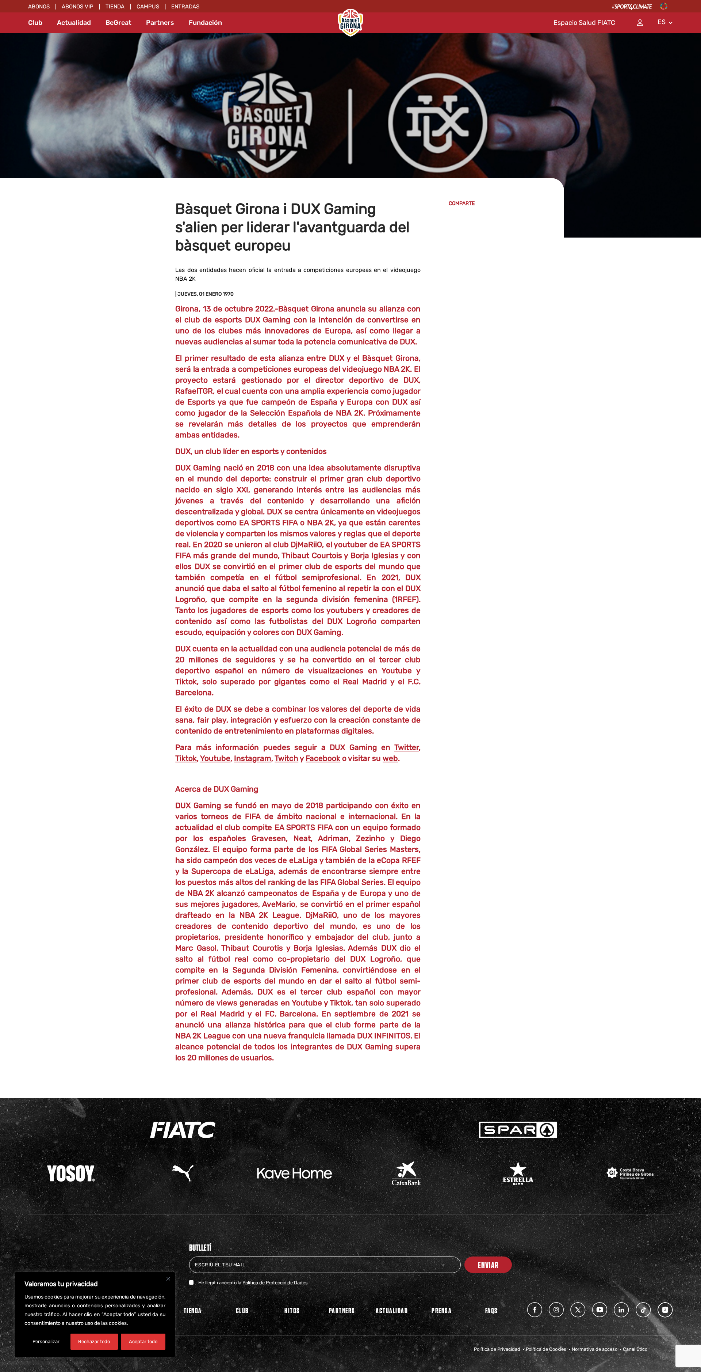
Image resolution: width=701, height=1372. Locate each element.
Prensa (442, 1310)
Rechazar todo (94, 1341)
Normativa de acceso (594, 1349)
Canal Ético (635, 1349)
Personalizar (46, 1341)
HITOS (292, 1310)
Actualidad (74, 23)
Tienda (115, 6)
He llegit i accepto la (253, 1282)
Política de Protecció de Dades (275, 1282)
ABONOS (39, 6)
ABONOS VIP (77, 6)
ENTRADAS (185, 6)
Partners (160, 23)
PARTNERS (342, 1310)
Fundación (205, 23)
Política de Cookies (546, 1349)
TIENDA (193, 1310)
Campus (148, 6)
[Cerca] (168, 1279)
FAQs (491, 1310)
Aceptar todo (143, 1341)
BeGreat (118, 23)
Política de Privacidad (497, 1349)
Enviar (488, 1264)
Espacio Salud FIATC (584, 23)
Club (35, 23)
